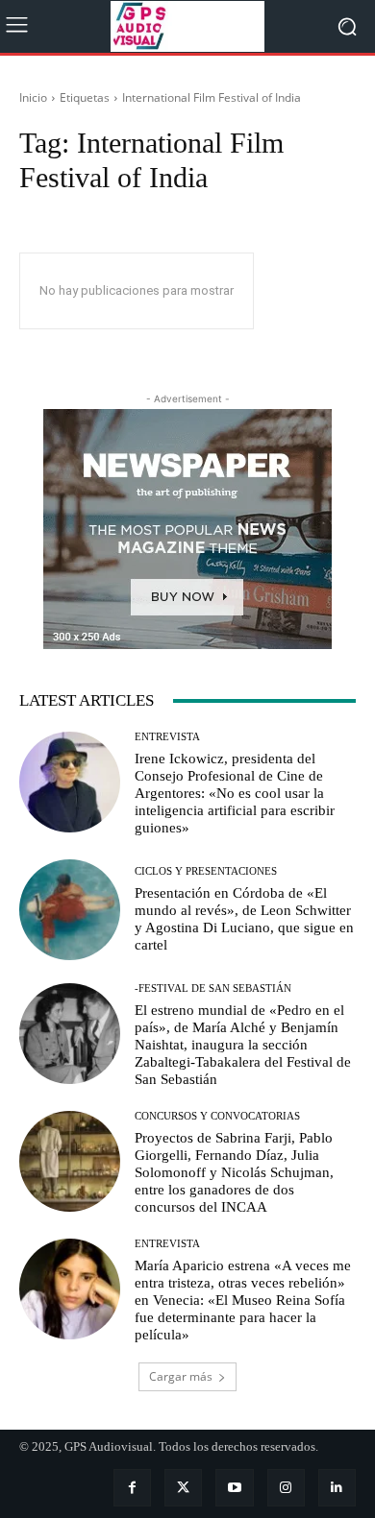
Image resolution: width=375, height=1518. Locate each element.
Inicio (33, 97)
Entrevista (167, 737)
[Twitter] (183, 1487)
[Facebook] (132, 1487)
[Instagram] (286, 1487)
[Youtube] (234, 1487)
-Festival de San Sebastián (213, 988)
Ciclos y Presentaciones (206, 871)
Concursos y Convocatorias (217, 1116)
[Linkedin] (337, 1487)
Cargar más (180, 1376)
